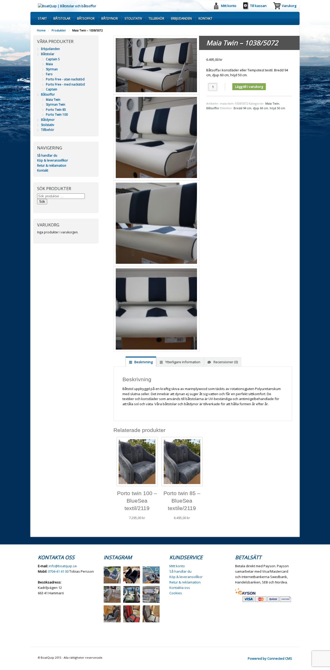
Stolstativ (133, 18)
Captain (51, 89)
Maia (49, 64)
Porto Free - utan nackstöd (65, 79)
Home (41, 30)
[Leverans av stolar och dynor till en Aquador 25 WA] (112, 594)
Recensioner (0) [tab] (225, 362)
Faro (49, 74)
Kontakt (205, 18)
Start (42, 18)
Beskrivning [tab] (143, 362)
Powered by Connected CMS (270, 658)
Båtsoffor (86, 18)
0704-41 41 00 (58, 571)
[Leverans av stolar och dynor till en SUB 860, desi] (131, 594)
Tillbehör (156, 18)
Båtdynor (109, 18)
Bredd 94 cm (242, 108)
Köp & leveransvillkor (52, 160)
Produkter (59, 30)
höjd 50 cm (277, 108)
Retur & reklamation (51, 165)
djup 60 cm (260, 108)
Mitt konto (228, 5)
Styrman (52, 69)
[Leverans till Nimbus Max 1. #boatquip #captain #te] (131, 574)
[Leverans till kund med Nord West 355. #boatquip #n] (151, 574)
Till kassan (258, 5)
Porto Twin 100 (57, 114)
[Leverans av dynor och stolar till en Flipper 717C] (151, 594)
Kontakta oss (179, 587)
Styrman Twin (55, 104)
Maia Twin (272, 103)
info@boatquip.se (63, 566)
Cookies (175, 593)
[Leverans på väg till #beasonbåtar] (112, 574)
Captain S (53, 59)
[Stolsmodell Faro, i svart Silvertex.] (112, 613)
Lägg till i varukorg (249, 86)
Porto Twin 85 (56, 109)
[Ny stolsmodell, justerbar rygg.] (131, 613)
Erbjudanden (181, 18)
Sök (42, 201)
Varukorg (289, 5)
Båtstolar (61, 18)
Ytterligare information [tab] (182, 362)
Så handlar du (47, 155)
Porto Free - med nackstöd (65, 84)
